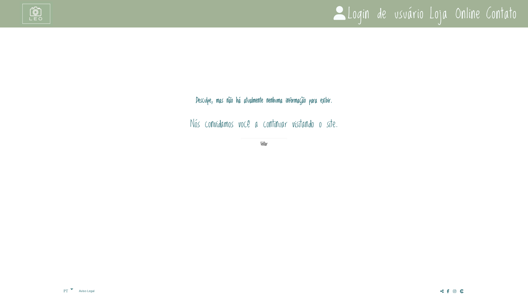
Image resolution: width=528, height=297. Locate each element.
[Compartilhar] (442, 291)
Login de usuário (386, 14)
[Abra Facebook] (448, 291)
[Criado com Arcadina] (462, 291)
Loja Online (455, 14)
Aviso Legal (86, 291)
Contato (501, 14)
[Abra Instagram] (454, 291)
